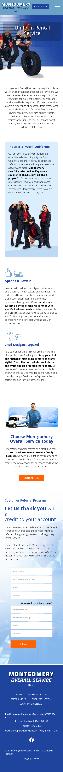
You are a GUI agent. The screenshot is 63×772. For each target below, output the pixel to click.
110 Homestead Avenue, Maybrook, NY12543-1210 (30, 716)
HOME (19, 694)
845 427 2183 (40, 6)
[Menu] (57, 6)
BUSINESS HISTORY (42, 699)
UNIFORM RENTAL (37, 694)
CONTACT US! (31, 478)
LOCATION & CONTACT (31, 703)
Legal (26, 758)
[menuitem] (57, 6)
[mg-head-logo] (16, 7)
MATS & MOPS (18, 699)
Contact (35, 758)
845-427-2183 (40, 721)
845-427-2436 (33, 726)
